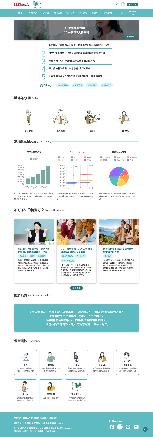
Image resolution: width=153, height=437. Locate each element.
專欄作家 (33, 12)
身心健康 (45, 12)
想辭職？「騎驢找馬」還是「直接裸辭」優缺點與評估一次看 (79, 44)
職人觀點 (83, 12)
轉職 (32, 256)
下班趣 (120, 12)
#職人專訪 (92, 85)
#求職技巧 (106, 85)
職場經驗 (23, 256)
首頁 (20, 12)
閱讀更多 (76, 287)
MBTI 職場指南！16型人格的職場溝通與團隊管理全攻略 (77, 53)
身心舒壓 (108, 256)
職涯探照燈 (81, 256)
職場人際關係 (67, 256)
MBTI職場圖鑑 (68, 260)
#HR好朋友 (63, 85)
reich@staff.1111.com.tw (52, 423)
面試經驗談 (52, 418)
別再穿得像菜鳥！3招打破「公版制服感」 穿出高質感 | (76, 76)
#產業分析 (77, 85)
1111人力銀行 (28, 418)
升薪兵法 (70, 12)
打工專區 (37, 418)
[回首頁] (27, 4)
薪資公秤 (44, 418)
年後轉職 (41, 256)
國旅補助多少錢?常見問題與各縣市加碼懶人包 (72, 60)
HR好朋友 (107, 12)
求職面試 (58, 12)
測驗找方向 (133, 13)
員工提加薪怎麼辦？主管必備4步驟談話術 (70, 68)
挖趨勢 (95, 12)
